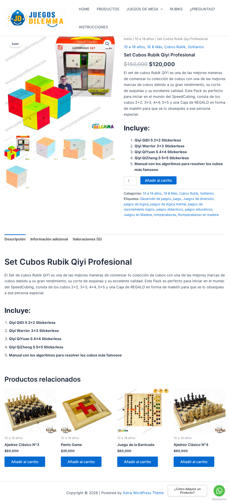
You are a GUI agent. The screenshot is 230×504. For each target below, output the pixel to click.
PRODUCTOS (108, 9)
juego (177, 199)
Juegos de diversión (198, 199)
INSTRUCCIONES (93, 27)
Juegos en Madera (138, 215)
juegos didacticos (169, 209)
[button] (160, 9)
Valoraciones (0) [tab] (87, 239)
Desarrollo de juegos (155, 199)
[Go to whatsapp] (219, 490)
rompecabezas (165, 215)
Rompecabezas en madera (198, 215)
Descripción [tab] (15, 239)
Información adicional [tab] (49, 239)
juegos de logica (136, 204)
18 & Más (154, 47)
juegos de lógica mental (168, 204)
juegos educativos (198, 209)
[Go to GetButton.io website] (219, 499)
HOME (84, 9)
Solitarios (196, 47)
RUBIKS (176, 9)
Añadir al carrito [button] (24, 461)
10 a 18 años (144, 39)
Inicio (128, 39)
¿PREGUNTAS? (202, 9)
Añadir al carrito (158, 180)
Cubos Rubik (175, 47)
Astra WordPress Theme (143, 493)
